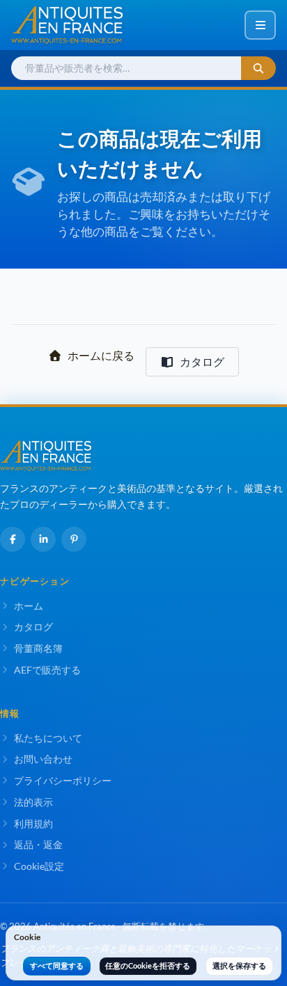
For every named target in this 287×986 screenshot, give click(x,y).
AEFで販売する (47, 670)
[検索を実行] (258, 68)
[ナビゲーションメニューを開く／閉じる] (260, 25)
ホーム (28, 606)
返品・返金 (38, 844)
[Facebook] (12, 539)
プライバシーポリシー (62, 780)
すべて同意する (57, 965)
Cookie (27, 937)
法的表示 (33, 802)
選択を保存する (239, 965)
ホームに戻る (101, 355)
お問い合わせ (43, 759)
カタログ (202, 361)
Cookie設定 (39, 866)
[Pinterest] (73, 539)
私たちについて (48, 738)
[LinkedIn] (43, 539)
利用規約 (33, 823)
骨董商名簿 (38, 648)
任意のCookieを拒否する (147, 965)
